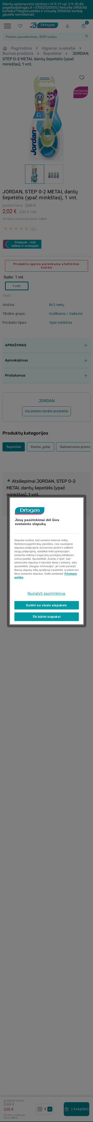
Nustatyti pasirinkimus (46, 593)
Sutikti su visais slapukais (46, 605)
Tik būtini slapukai (46, 617)
